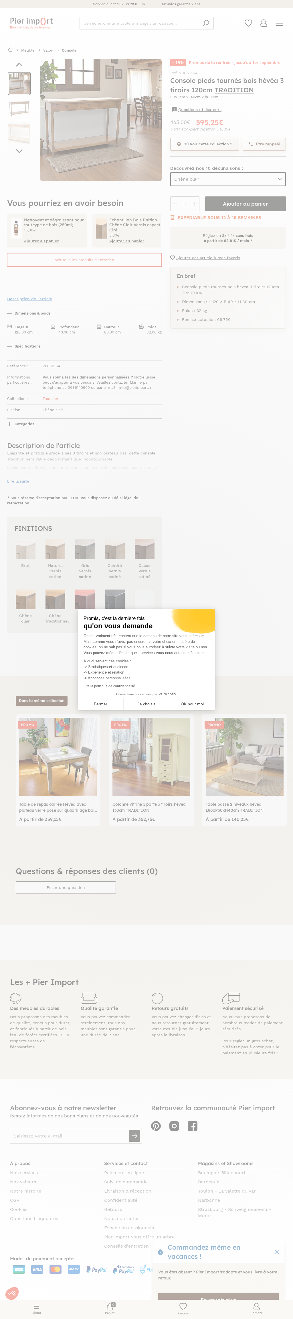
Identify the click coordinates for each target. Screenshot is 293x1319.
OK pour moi (192, 704)
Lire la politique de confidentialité (109, 686)
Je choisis (146, 704)
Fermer (100, 704)
